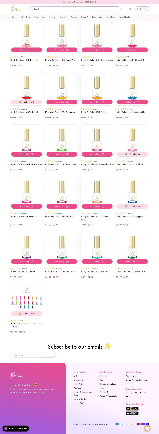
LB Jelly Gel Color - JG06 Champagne (60, 112)
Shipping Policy (79, 380)
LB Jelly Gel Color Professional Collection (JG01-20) (26, 325)
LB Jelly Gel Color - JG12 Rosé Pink (130, 164)
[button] (142, 8)
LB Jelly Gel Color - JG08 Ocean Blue (131, 112)
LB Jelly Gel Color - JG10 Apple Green (60, 164)
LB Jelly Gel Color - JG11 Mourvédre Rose (97, 164)
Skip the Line (131, 376)
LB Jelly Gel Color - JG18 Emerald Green (61, 271)
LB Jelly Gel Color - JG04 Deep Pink (130, 60)
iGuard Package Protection (136, 380)
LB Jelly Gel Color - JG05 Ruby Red (24, 112)
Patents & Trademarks (108, 396)
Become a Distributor (108, 384)
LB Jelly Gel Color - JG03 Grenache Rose (96, 60)
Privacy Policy (79, 403)
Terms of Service (80, 399)
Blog (101, 380)
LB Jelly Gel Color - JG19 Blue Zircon (95, 271)
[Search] (32, 9)
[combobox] (75, 9)
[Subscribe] (53, 355)
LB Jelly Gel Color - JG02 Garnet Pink (60, 60)
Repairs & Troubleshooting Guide (84, 393)
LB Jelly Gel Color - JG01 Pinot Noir (24, 60)
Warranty (77, 388)
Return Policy (78, 384)
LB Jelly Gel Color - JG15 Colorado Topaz (94, 218)
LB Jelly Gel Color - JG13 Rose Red (24, 216)
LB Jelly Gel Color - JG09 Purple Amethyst (26, 164)
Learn (102, 388)
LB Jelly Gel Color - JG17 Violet (22, 271)
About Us (103, 376)
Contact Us (104, 392)
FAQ (75, 376)
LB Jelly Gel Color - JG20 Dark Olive (130, 271)
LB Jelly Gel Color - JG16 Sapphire (129, 216)
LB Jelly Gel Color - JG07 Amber (93, 112)
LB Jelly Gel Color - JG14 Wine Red (59, 216)
